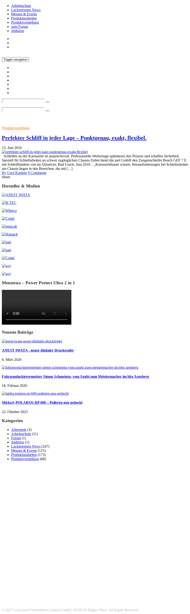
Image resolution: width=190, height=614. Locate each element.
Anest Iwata (77, 549)
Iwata (148, 555)
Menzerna (73, 561)
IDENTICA (131, 555)
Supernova (100, 575)
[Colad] (8, 218)
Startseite (17, 39)
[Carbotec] (9, 211)
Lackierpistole (50, 560)
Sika (156, 567)
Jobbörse (17, 31)
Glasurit (115, 555)
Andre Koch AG (48, 549)
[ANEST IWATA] (16, 195)
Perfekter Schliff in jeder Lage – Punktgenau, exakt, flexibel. (74, 138)
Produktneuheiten (24, 18)
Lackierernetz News (26, 10)
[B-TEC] (9, 203)
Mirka (92, 560)
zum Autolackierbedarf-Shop (32, 47)
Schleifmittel (110, 567)
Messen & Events (24, 14)
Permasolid (136, 561)
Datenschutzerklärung (27, 598)
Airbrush (28, 549)
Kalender (164, 555)
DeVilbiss (86, 555)
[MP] (6, 250)
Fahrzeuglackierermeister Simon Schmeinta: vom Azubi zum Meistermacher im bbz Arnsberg (75, 376)
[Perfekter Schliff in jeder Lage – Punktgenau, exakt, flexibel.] (45, 152)
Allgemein (18, 430)
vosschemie (140, 575)
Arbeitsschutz (21, 6)
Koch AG (21, 560)
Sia (145, 567)
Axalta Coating (12, 555)
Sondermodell (171, 567)
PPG (177, 561)
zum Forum (19, 27)
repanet (43, 567)
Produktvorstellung (25, 22)
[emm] (9, 226)
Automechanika (135, 548)
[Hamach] (10, 234)
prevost (8, 567)
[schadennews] (8, 258)
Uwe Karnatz (14, 173)
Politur (164, 561)
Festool (101, 555)
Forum (16, 438)
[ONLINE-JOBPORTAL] (6, 266)
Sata (65, 566)
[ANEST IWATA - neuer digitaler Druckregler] (32, 341)
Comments (37, 173)
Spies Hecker (30, 574)
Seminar (132, 567)
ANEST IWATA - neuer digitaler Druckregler (38, 350)
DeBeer (72, 555)
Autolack (106, 549)
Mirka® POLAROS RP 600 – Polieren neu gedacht (42, 402)
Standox (74, 574)
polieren (151, 561)
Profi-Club (24, 567)
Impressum (19, 594)
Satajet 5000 (86, 567)
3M (11, 549)
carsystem (31, 555)
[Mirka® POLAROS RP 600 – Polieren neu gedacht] (35, 393)
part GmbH (115, 561)
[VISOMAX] (6, 274)
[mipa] (6, 242)
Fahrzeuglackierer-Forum (29, 602)
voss (126, 575)
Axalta (169, 548)
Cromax (52, 555)
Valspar (115, 575)
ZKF (154, 575)
